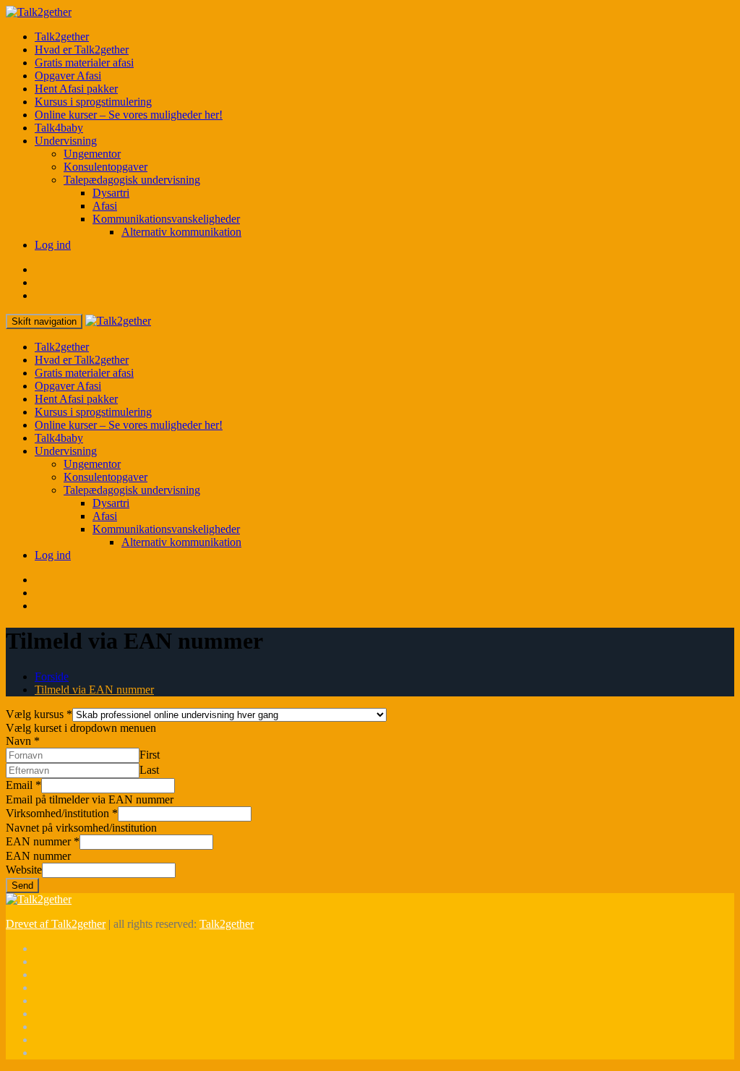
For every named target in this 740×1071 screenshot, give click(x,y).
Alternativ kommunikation (181, 232)
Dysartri (110, 193)
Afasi (104, 206)
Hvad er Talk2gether (82, 49)
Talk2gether (62, 36)
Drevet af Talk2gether (56, 924)
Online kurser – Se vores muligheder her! (129, 114)
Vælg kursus (39, 714)
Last (149, 770)
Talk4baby (59, 127)
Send (22, 885)
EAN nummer (42, 841)
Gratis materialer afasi (84, 62)
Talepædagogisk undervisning (132, 180)
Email (23, 785)
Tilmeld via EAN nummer (94, 689)
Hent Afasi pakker (76, 88)
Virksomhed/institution (62, 813)
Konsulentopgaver (105, 167)
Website (24, 869)
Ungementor (92, 154)
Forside (52, 676)
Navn (23, 741)
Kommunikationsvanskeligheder (166, 219)
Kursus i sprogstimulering (93, 101)
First (149, 754)
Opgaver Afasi (68, 75)
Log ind (53, 245)
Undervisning (66, 141)
